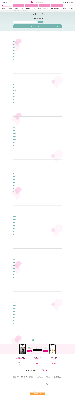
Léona (14, 332)
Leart (14, 225)
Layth (14, 173)
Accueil (15, 10)
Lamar (14, 56)
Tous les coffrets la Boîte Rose (16, 376)
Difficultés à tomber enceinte (24, 376)
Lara (14, 84)
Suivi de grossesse (31, 376)
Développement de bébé (48, 377)
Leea (14, 234)
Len (14, 259)
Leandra (14, 197)
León (14, 329)
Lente (14, 302)
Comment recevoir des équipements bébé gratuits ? (57, 377)
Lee (14, 228)
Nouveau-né (47, 376)
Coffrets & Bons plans (6, 5)
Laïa (14, 35)
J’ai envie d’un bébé (23, 377)
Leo (14, 317)
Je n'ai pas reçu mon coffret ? (56, 376)
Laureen (14, 111)
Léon (14, 323)
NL (72, 2)
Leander (14, 194)
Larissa (14, 90)
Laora (14, 81)
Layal (14, 151)
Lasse (14, 96)
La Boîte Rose (3, 8)
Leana (14, 188)
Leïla (14, 256)
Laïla (14, 38)
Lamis (14, 62)
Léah (14, 182)
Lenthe (14, 305)
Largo (14, 87)
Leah (14, 185)
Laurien (14, 133)
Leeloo (14, 237)
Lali (14, 47)
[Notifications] (69, 2)
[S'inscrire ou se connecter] (65, 2)
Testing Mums (71, 8)
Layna (14, 170)
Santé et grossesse (31, 377)
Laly (14, 53)
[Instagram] (3, 2)
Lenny (14, 299)
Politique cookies (41, 391)
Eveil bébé (47, 382)
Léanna (14, 216)
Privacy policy (37, 391)
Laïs (14, 44)
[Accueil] (37, 2)
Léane (14, 213)
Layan (14, 154)
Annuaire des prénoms (18, 10)
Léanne (14, 219)
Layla (14, 167)
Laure (14, 108)
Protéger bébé (47, 383)
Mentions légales (33, 391)
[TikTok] (6, 2)
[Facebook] (39, 370)
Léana (14, 191)
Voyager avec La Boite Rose (55, 8)
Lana (14, 68)
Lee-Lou (14, 231)
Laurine (14, 136)
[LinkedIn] (4, 2)
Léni (14, 274)
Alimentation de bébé (48, 381)
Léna (14, 265)
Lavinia (14, 145)
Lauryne (14, 139)
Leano (14, 222)
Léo (14, 320)
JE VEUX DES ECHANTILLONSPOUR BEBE (37, 393)
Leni (14, 271)
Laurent (14, 127)
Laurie (14, 130)
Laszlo (14, 99)
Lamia (14, 59)
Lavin (14, 142)
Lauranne (14, 105)
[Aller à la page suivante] (42, 340)
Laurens (14, 124)
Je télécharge (29, 351)
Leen (14, 243)
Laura (14, 102)
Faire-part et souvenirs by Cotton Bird (43, 8)
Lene (14, 268)
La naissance (39, 376)
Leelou (14, 240)
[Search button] (63, 2)
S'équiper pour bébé (47, 384)
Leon (14, 326)
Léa (14, 179)
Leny (14, 308)
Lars (14, 93)
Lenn (14, 277)
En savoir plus (21, 364)
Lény (14, 311)
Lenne (14, 283)
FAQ (27, 391)
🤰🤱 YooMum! (64, 8)
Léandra (14, 200)
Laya (14, 148)
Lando (14, 78)
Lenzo (14, 314)
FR (71, 2)
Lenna (14, 280)
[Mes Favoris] (67, 2)
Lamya (14, 65)
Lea (14, 176)
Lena (14, 262)
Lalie (14, 50)
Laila (14, 41)
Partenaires (29, 391)
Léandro (14, 210)
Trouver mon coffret (15, 377)
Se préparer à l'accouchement (40, 377)
